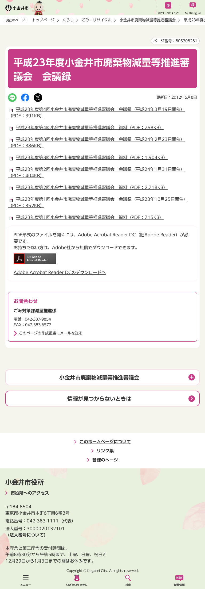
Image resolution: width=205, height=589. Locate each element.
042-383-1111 (43, 521)
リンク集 (105, 451)
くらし (68, 20)
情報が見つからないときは (99, 398)
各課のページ (105, 460)
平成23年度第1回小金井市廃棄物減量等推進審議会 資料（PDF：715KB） (90, 217)
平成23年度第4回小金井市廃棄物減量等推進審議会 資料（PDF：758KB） (90, 127)
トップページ (43, 20)
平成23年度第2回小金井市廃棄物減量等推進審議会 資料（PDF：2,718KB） (92, 187)
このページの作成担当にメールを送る (50, 333)
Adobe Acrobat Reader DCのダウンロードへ (60, 272)
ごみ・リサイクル (97, 20)
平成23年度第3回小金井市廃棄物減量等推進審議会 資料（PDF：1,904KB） (92, 157)
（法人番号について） (26, 535)
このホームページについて (105, 442)
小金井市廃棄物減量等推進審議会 (148, 20)
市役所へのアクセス (30, 493)
